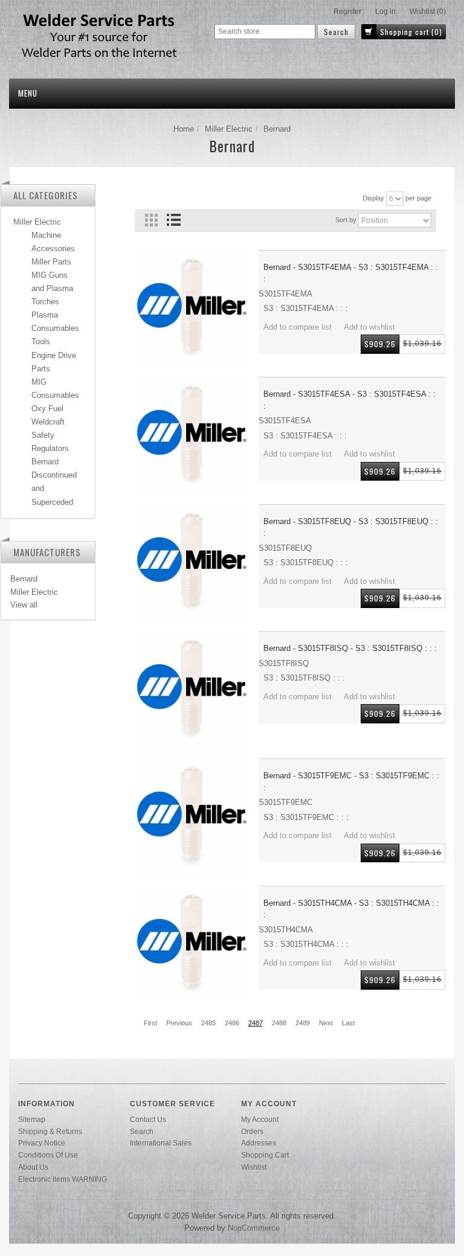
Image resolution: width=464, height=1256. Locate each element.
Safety (42, 435)
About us (33, 1167)
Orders (252, 1131)
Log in (385, 11)
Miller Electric (229, 128)
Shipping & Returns (50, 1131)
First (150, 1023)
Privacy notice (41, 1143)
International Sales (161, 1143)
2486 (232, 1023)
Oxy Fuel (47, 408)
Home (183, 128)
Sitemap (31, 1119)
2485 (208, 1023)
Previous (179, 1023)
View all (23, 604)
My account (260, 1119)
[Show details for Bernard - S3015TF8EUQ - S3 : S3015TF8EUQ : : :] (192, 562)
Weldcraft (48, 421)
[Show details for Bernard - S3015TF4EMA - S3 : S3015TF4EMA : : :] (192, 307)
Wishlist (253, 1167)
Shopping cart (265, 1155)
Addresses (258, 1143)
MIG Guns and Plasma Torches (52, 288)
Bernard (45, 461)
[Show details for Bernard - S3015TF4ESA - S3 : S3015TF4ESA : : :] (192, 434)
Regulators (50, 448)
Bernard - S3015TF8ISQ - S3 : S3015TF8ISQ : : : (350, 648)
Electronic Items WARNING (62, 1179)
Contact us (148, 1119)
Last (348, 1023)
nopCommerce (254, 1227)
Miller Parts (51, 261)
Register (347, 11)
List (173, 220)
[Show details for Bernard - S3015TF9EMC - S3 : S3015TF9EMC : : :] (192, 816)
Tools (40, 341)
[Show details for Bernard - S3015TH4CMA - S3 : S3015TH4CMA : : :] (192, 943)
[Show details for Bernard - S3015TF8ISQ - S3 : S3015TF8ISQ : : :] (192, 688)
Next (326, 1023)
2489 (302, 1023)
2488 (279, 1023)
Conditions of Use (48, 1155)
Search (141, 1131)
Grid (151, 220)
